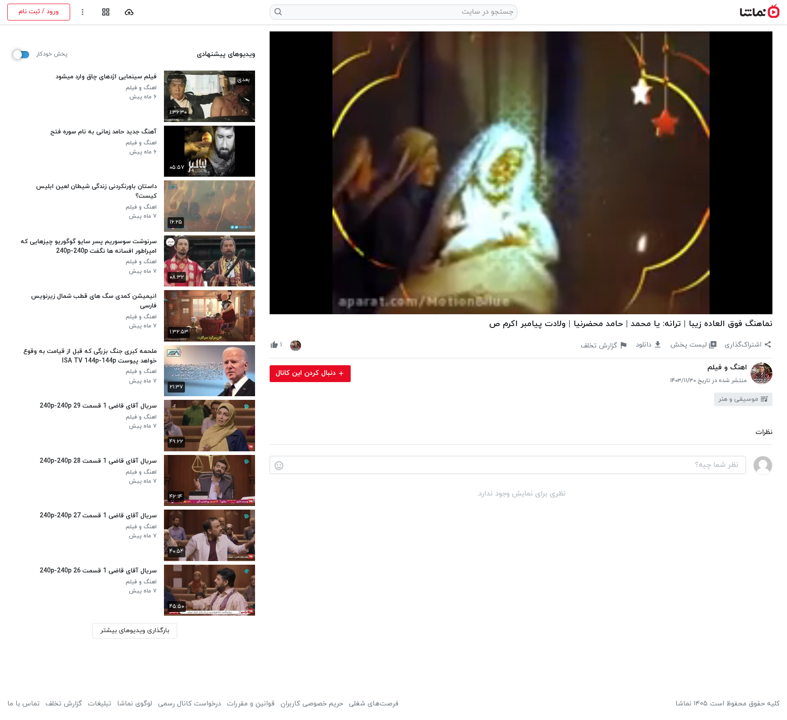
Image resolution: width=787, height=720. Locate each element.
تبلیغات (99, 704)
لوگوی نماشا (134, 704)
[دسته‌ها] (106, 12)
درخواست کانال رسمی (189, 704)
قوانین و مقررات (251, 704)
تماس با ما (23, 704)
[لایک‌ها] (296, 345)
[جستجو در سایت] (278, 12)
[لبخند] (279, 465)
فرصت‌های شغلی (374, 704)
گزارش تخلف (64, 704)
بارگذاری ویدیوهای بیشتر (134, 630)
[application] (521, 172)
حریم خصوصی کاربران (312, 704)
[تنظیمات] (82, 12)
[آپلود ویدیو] (129, 12)
